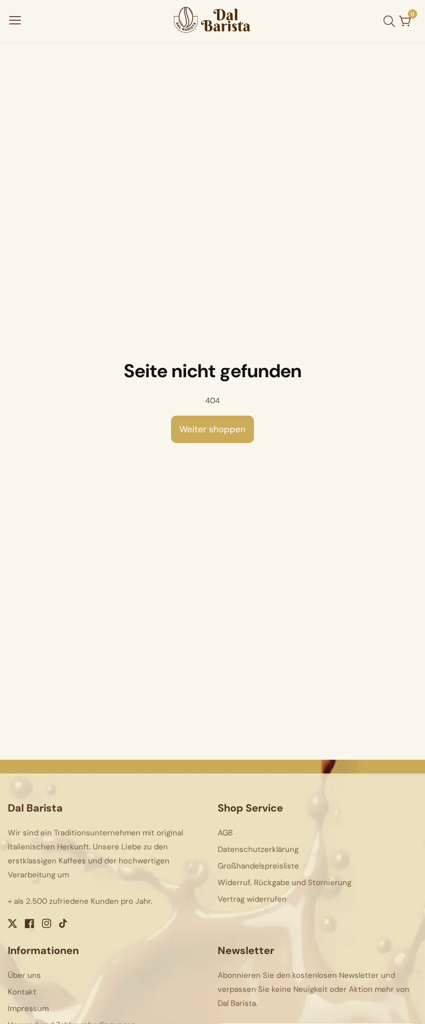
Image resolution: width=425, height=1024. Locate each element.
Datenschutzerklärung (258, 849)
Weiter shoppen (212, 429)
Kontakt (22, 992)
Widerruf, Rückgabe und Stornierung (284, 882)
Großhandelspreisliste (258, 866)
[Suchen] (391, 21)
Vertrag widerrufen (252, 899)
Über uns (24, 975)
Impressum (28, 1008)
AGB (225, 833)
